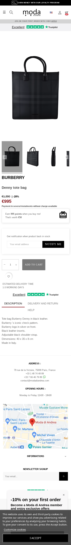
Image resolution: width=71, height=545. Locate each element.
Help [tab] (31, 310)
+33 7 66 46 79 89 (33, 377)
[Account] (59, 12)
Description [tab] (13, 303)
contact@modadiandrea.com (35, 380)
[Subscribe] (63, 476)
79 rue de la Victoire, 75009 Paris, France (34, 370)
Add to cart (34, 264)
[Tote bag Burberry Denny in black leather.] (12, 157)
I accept (35, 538)
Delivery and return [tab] (43, 303)
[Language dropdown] (52, 12)
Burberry (13, 177)
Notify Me (53, 244)
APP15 (54, 21)
